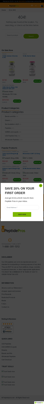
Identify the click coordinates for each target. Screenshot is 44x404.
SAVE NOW (22, 214)
